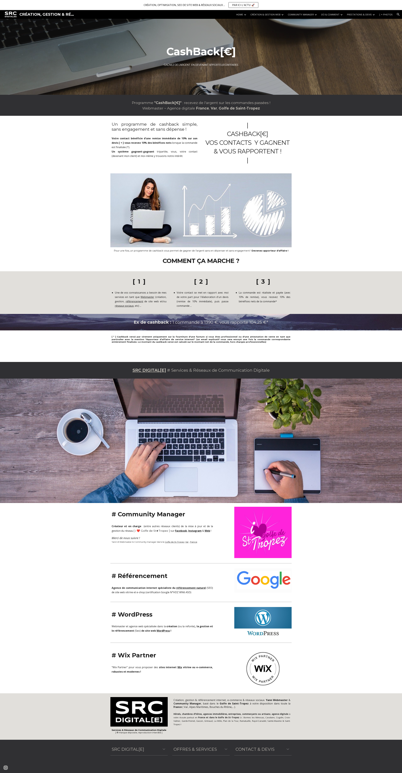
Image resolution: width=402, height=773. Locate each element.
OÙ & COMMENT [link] (330, 14)
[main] (201, 51)
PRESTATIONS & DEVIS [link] (359, 14)
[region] (201, 5)
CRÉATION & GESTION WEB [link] (265, 14)
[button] (398, 14)
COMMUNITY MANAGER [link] (301, 14)
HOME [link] (239, 14)
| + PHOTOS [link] (386, 14)
